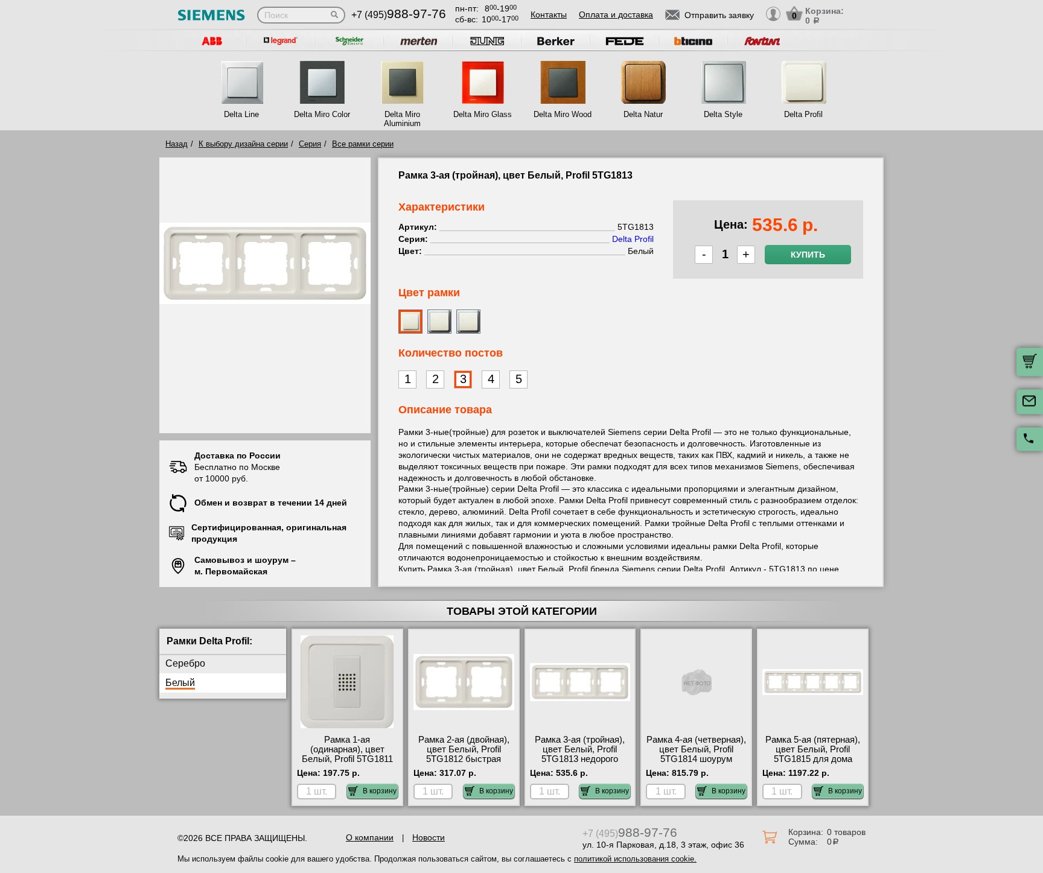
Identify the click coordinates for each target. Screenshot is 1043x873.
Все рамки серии (363, 143)
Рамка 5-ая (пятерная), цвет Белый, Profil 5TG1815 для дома (812, 749)
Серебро (185, 663)
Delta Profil (803, 114)
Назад (176, 143)
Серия (310, 143)
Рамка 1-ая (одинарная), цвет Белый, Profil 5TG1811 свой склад (347, 754)
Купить (808, 254)
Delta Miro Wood (563, 114)
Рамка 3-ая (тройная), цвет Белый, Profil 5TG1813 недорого (580, 749)
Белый (180, 683)
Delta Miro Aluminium (402, 119)
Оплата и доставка (616, 14)
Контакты (549, 14)
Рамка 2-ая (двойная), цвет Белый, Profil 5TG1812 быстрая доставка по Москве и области (463, 759)
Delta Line (241, 114)
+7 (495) (398, 15)
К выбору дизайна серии (243, 143)
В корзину (380, 791)
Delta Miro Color (322, 114)
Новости (428, 837)
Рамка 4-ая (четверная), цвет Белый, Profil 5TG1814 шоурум (696, 749)
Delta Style (723, 114)
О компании (370, 837)
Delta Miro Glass (482, 114)
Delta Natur (643, 114)
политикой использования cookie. (635, 858)
